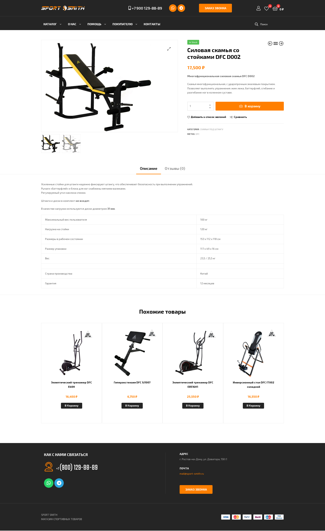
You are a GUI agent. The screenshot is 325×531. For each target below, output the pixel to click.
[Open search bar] (256, 24)
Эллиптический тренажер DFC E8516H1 (192, 384)
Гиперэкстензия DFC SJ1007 (132, 382)
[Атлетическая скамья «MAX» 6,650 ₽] (270, 43)
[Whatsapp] (173, 8)
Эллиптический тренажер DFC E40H (71, 384)
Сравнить (240, 116)
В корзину (252, 106)
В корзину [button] (71, 405)
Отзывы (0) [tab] (175, 168)
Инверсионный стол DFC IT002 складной (253, 384)
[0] (266, 8)
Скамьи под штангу (211, 129)
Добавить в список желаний (208, 117)
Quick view (80, 355)
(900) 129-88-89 (77, 468)
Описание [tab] (148, 168)
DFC (198, 134)
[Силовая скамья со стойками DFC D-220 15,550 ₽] (281, 43)
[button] (169, 49)
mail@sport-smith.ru (192, 473)
